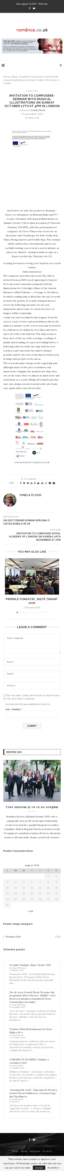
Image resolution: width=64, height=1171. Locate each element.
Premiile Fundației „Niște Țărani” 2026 (30, 965)
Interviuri (35, 1151)
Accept (39, 1167)
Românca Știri (32, 91)
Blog (14, 76)
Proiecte (47, 1151)
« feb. (31, 911)
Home (6, 76)
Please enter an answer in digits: (28, 704)
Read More (54, 1168)
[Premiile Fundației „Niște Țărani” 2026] (32, 576)
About (24, 1151)
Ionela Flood (38, 110)
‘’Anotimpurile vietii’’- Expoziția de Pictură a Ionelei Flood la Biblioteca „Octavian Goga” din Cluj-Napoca (33, 1093)
